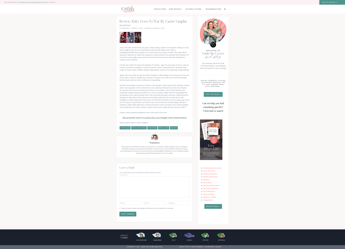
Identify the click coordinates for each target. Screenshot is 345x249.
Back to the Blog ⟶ (330, 2)
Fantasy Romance (210, 174)
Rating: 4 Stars (163, 128)
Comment (123, 175)
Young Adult (207, 200)
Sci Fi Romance (209, 191)
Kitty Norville (152, 128)
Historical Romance (210, 177)
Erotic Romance (209, 171)
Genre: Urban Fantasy (139, 128)
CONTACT (218, 247)
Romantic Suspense (210, 188)
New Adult (207, 183)
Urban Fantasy (208, 194)
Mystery (206, 180)
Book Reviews (125, 25)
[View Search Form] (225, 9)
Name (123, 203)
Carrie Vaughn (125, 128)
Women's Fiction (209, 197)
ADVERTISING (209, 247)
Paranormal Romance (211, 185)
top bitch (174, 128)
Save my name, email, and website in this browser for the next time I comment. (147, 208)
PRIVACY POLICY (184, 247)
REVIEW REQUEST (197, 247)
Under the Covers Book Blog (31, 2)
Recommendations (213, 9)
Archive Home (160, 9)
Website (172, 203)
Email (147, 203)
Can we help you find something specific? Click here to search (213, 107)
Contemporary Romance (212, 168)
